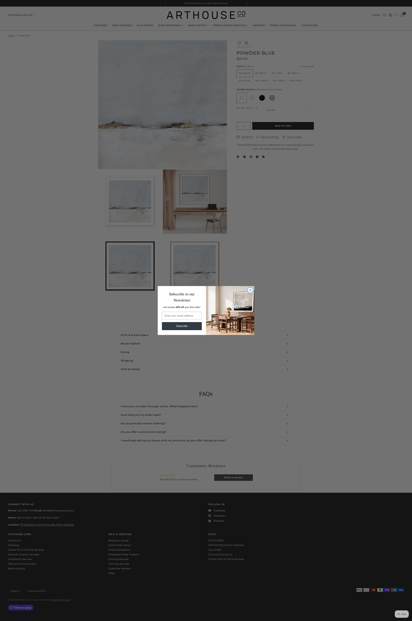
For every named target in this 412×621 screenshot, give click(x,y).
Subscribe (182, 326)
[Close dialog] (250, 290)
